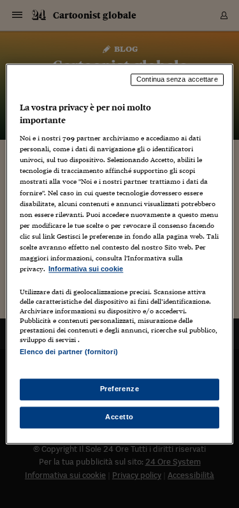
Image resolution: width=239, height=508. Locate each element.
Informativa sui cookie (85, 269)
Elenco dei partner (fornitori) (68, 351)
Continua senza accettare (177, 79)
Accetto (119, 417)
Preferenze (120, 389)
